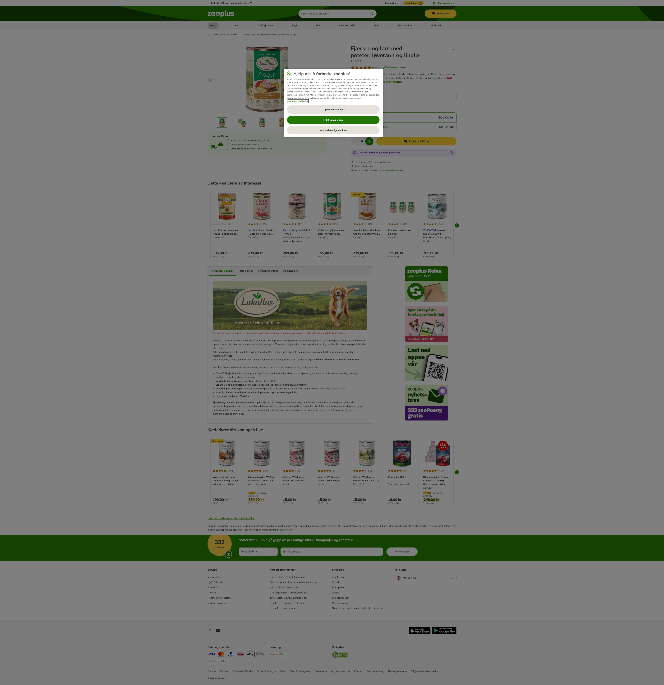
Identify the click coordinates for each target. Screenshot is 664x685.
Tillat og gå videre (333, 120)
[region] (333, 103)
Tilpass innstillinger (333, 109)
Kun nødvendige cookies (333, 130)
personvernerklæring (298, 101)
